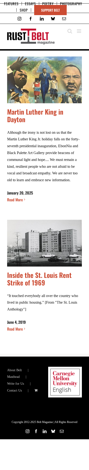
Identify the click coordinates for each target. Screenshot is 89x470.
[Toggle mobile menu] (79, 31)
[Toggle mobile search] (69, 31)
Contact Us (14, 390)
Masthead (13, 377)
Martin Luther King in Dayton (35, 115)
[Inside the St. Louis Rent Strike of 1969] (44, 243)
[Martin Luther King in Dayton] (44, 79)
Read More (15, 200)
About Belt (14, 370)
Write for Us (15, 383)
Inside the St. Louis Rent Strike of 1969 (39, 278)
